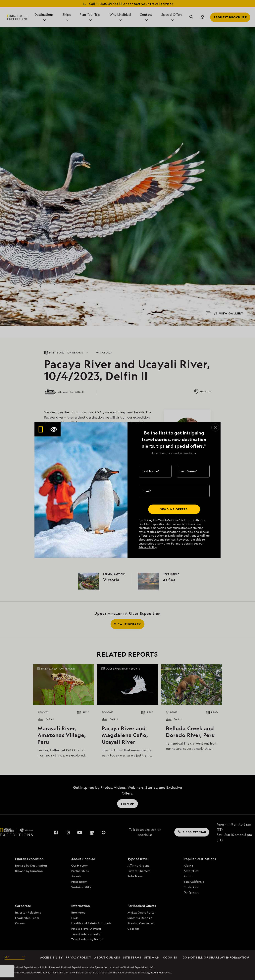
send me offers (174, 509)
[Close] (215, 427)
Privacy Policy (148, 547)
